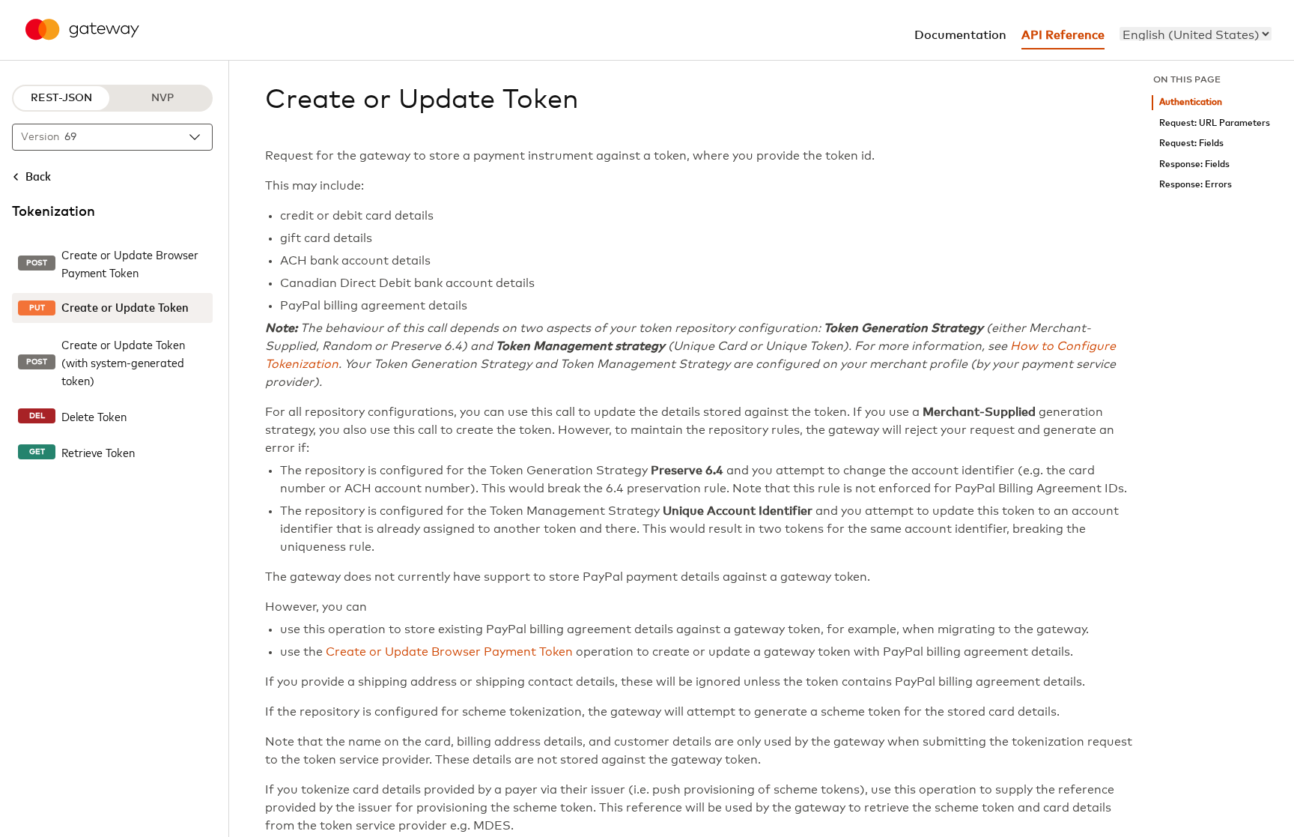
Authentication (1190, 102)
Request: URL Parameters (1214, 123)
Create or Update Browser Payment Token (449, 652)
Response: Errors (1195, 185)
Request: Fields (1191, 143)
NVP (162, 98)
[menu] (1196, 33)
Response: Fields (1194, 164)
